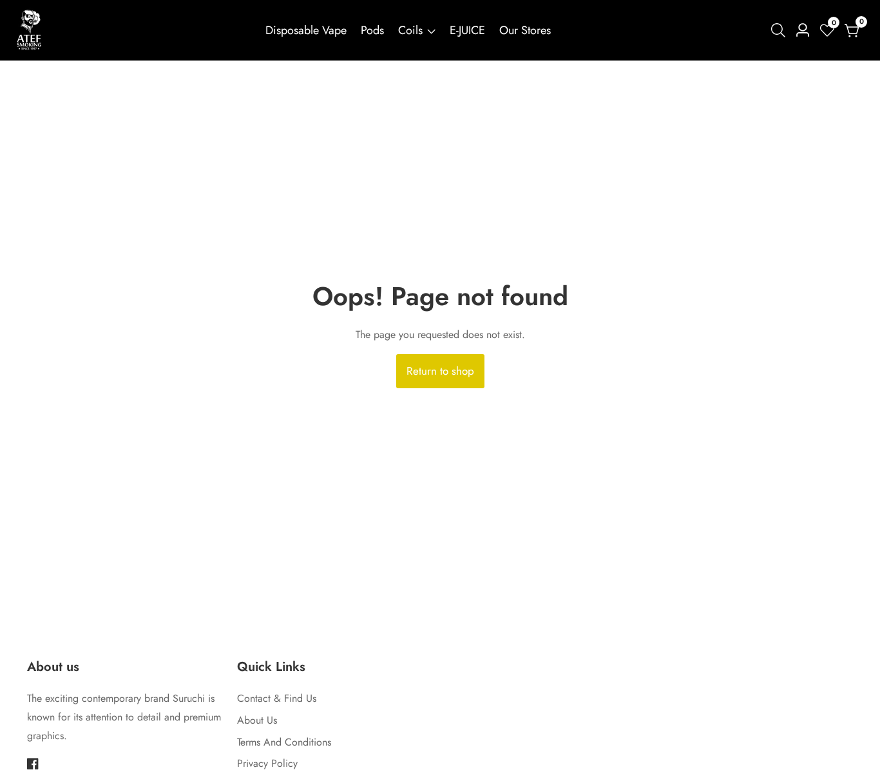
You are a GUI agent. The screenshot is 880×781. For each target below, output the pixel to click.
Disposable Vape (306, 30)
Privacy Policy (267, 763)
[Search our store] (780, 30)
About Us (257, 720)
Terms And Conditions (284, 742)
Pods (372, 30)
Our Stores (525, 30)
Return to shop (440, 371)
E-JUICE (467, 30)
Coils (410, 30)
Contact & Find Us (276, 698)
